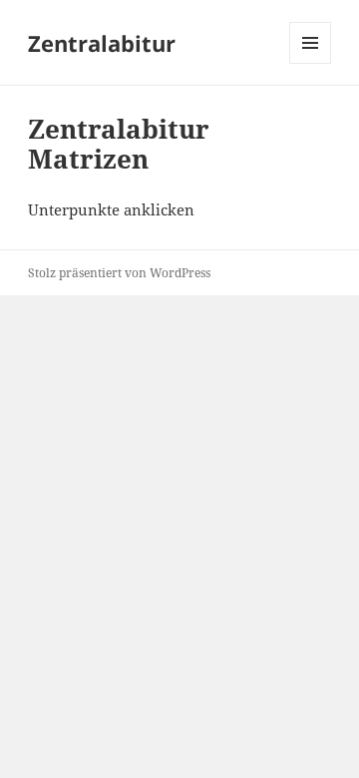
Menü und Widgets (310, 63)
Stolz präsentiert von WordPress (119, 272)
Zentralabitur (102, 43)
